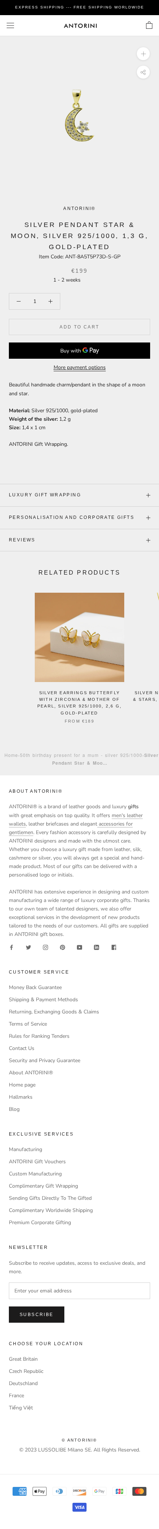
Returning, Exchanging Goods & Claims (54, 1011)
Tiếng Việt (21, 1407)
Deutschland (23, 1383)
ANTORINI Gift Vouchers (37, 1161)
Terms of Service (28, 1023)
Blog (14, 1109)
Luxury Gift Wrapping (45, 494)
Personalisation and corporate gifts (71, 517)
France (16, 1395)
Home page (22, 1084)
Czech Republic (26, 1371)
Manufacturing (25, 1149)
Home (11, 755)
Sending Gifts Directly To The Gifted (50, 1198)
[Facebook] (11, 947)
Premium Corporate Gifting (40, 1222)
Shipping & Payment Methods (43, 999)
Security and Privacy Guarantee (44, 1060)
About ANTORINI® (31, 1072)
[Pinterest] (62, 947)
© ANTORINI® (79, 1440)
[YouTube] (79, 947)
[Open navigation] (10, 25)
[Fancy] (113, 947)
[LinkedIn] (96, 947)
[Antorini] (80, 26)
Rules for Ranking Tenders (39, 1036)
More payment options (80, 367)
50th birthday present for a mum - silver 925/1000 (81, 755)
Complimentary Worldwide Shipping (51, 1210)
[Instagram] (45, 947)
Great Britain (23, 1359)
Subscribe (37, 1314)
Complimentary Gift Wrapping (43, 1185)
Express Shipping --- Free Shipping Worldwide (79, 7)
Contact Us (21, 1048)
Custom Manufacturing (35, 1173)
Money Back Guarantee (35, 987)
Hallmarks (21, 1097)
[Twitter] (28, 947)
